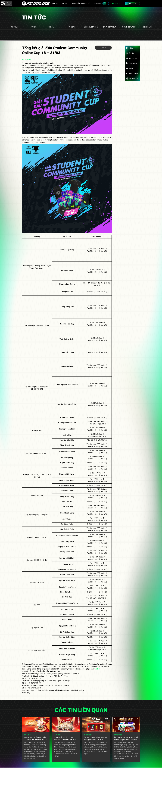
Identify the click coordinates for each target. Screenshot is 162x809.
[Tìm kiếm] (104, 3)
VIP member (133, 58)
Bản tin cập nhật (109, 27)
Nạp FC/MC (115, 3)
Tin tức (64, 3)
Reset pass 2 (133, 63)
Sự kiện (33, 27)
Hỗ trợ (131, 48)
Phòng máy (147, 27)
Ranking (131, 53)
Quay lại (103, 48)
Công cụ (97, 3)
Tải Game (132, 3)
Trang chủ (55, 3)
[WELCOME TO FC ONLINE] (36, 3)
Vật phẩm (14, 27)
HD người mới (133, 78)
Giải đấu (52, 27)
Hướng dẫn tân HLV (90, 27)
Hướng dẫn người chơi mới (81, 3)
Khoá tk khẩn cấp (133, 73)
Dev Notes (71, 27)
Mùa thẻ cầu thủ (128, 27)
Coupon (131, 68)
